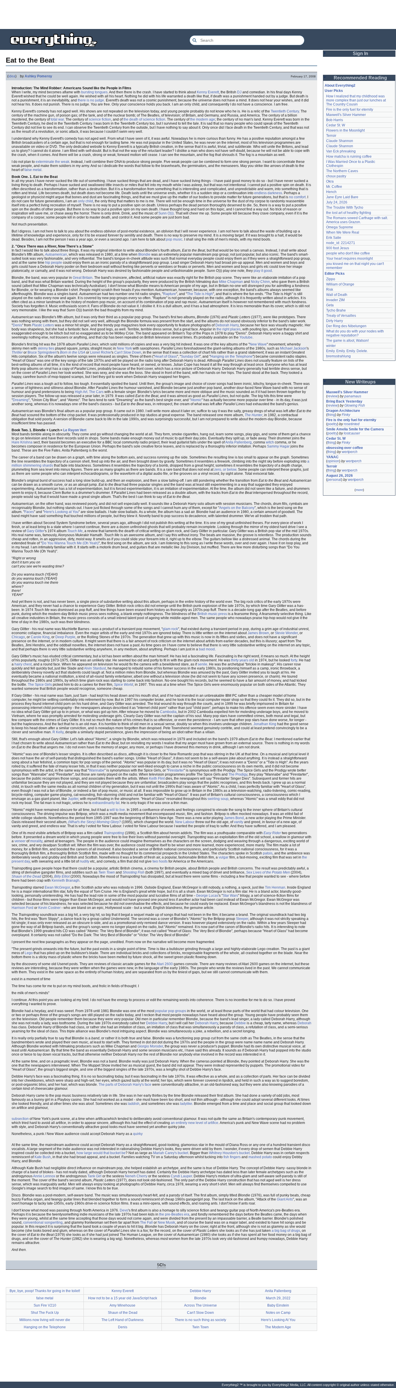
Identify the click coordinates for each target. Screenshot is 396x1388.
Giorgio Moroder (150, 1046)
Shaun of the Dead (26, 876)
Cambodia (168, 712)
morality (36, 841)
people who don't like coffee (348, 253)
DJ (239, 92)
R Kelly (57, 732)
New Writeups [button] (360, 381)
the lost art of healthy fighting (348, 213)
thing (331, 415)
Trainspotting (114, 833)
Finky (346, 415)
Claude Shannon (339, 141)
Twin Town (106, 872)
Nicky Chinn (260, 282)
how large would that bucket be (101, 1153)
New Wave (258, 344)
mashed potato (260, 1157)
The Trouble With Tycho (344, 207)
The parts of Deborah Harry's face (125, 1085)
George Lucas (207, 896)
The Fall (146, 1222)
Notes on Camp (278, 1313)
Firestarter (176, 770)
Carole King (40, 637)
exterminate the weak (52, 162)
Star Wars (230, 896)
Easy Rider (272, 833)
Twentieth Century (285, 111)
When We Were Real (342, 232)
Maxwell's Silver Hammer (346, 115)
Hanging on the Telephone (231, 356)
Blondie (144, 254)
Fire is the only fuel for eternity (349, 110)
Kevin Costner (49, 908)
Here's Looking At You (278, 1320)
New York (124, 348)
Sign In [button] (360, 53)
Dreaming (20, 400)
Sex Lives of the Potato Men (268, 872)
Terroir (331, 136)
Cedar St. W (335, 125)
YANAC (332, 457)
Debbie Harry (156, 1023)
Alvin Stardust (95, 668)
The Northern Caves (342, 171)
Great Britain (82, 278)
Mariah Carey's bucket (170, 1153)
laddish (133, 1104)
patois (268, 853)
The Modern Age (278, 1327)
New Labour (185, 822)
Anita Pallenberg (238, 442)
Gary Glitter (35, 531)
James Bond (234, 818)
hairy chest (23, 664)
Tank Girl (94, 1176)
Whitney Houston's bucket (229, 1153)
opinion (333, 461)
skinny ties (46, 348)
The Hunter (253, 415)
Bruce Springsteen (42, 352)
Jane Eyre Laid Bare (342, 197)
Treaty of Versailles (341, 316)
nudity (84, 861)
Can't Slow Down (127, 352)
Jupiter (73, 799)
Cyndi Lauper (181, 1176)
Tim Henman (275, 887)
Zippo (330, 279)
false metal (32, 170)
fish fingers (232, 1157)
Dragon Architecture (343, 411)
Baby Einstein (278, 1305)
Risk (329, 290)
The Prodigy (237, 774)
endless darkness (268, 193)
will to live (117, 810)
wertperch (349, 452)
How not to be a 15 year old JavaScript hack (122, 1298)
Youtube (246, 337)
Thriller (17, 352)
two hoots (160, 861)
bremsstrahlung (338, 356)
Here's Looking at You (61, 512)
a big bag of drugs (286, 1231)
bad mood (207, 649)
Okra (330, 181)
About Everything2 (340, 85)
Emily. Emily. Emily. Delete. (347, 351)
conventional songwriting (43, 1222)
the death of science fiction (144, 119)
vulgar (223, 857)
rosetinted (351, 424)
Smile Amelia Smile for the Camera (355, 429)
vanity (238, 822)
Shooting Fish (133, 872)
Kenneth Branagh (65, 880)
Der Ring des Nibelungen (346, 326)
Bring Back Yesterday (344, 401)
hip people (53, 263)
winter (331, 346)
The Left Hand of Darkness (122, 1320)
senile (202, 664)
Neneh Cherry (136, 1176)
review (332, 396)
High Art (81, 392)
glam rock (170, 629)
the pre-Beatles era (174, 1214)
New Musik (166, 1222)
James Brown (258, 633)
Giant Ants (285, 1199)
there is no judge (91, 100)
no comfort (297, 197)
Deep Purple (65, 637)
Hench (331, 192)
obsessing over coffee (344, 448)
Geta (330, 305)
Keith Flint (157, 778)
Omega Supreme (339, 227)
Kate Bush (42, 1157)
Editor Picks (335, 274)
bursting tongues (94, 92)
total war (57, 119)
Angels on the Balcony (237, 508)
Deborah (304, 1023)
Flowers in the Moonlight (345, 130)
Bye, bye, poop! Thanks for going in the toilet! (45, 1291)
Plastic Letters (43, 325)
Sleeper (242, 919)
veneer (20, 841)
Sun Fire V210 (45, 1305)
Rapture (169, 294)
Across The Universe (200, 1305)
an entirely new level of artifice (194, 1123)
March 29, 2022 (278, 1298)
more (359, 490)
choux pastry (336, 176)
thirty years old (242, 660)
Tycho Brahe (336, 310)
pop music (174, 239)
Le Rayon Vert (74, 430)
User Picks (334, 91)
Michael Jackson (293, 348)
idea (11, 76)
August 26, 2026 (339, 476)
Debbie (240, 1023)
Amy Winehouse (122, 1305)
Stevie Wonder (286, 633)
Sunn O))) (166, 213)
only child (85, 201)
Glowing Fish (354, 405)
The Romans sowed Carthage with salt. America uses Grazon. (357, 220)
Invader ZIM (335, 300)
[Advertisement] (198, 14)
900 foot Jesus (337, 248)
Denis (17, 325)
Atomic (196, 400)
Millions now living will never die (44, 1320)
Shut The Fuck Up (45, 1313)
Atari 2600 (165, 964)
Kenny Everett (208, 92)
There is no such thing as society (200, 1320)
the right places (229, 329)
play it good (263, 271)
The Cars (96, 392)
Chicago (18, 637)
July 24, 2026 (336, 202)
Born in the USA (72, 352)
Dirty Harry (334, 321)
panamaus (352, 396)
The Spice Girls (40, 685)
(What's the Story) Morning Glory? (94, 822)
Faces (29, 512)
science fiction (100, 119)
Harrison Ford (22, 908)
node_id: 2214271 (340, 243)
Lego (29, 953)
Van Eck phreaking (341, 151)
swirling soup (218, 799)
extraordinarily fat (105, 803)
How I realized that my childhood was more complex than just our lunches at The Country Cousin (356, 100)
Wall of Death (336, 295)
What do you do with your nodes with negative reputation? (355, 333)
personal (334, 480)
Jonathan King (264, 724)
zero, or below (225, 469)
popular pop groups (170, 1011)
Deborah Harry (227, 325)
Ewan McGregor (57, 887)
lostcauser (352, 433)
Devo (124, 1210)
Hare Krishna (22, 442)
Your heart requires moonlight (349, 259)
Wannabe (96, 770)
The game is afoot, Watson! (347, 341)
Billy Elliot (62, 876)
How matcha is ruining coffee (349, 156)
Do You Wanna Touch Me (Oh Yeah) (70, 543)
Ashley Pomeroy (38, 76)
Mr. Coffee (334, 187)
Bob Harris (334, 120)
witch (270, 442)
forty (294, 660)
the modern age (202, 119)
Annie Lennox (44, 1176)
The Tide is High (200, 294)
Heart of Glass (166, 356)
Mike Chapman (231, 282)
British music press (212, 614)
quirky (138, 1134)
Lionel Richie (100, 352)
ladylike (186, 1104)
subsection (20, 1119)
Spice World (123, 685)
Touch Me (75, 531)
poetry (332, 424)
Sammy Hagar (278, 446)
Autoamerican (56, 254)
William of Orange (340, 284)
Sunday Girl (190, 356)
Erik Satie (333, 238)
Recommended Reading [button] (360, 77)
